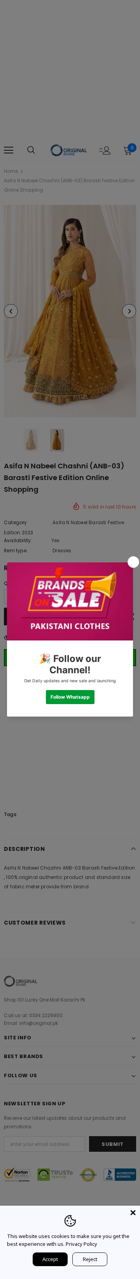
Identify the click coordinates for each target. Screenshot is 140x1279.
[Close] (133, 1213)
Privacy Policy (81, 1243)
